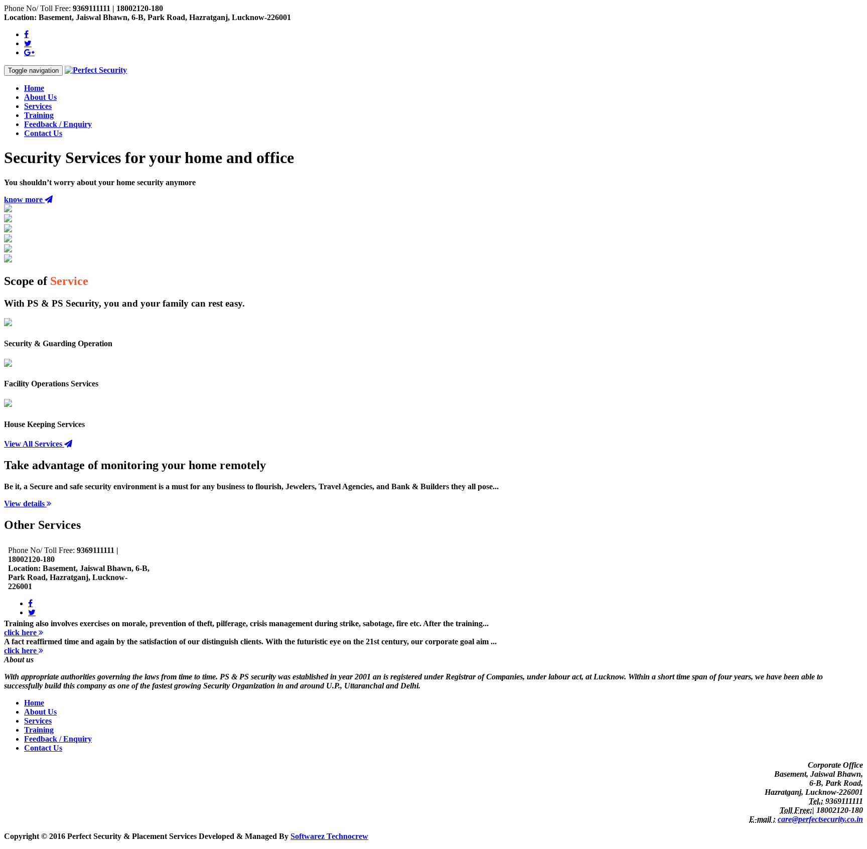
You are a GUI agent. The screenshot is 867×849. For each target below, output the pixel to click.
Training (39, 115)
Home (34, 88)
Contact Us (43, 133)
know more (24, 199)
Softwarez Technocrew (329, 836)
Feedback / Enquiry (58, 124)
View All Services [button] (34, 444)
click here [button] (21, 632)
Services (38, 106)
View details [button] (25, 503)
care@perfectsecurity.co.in (820, 819)
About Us (40, 97)
